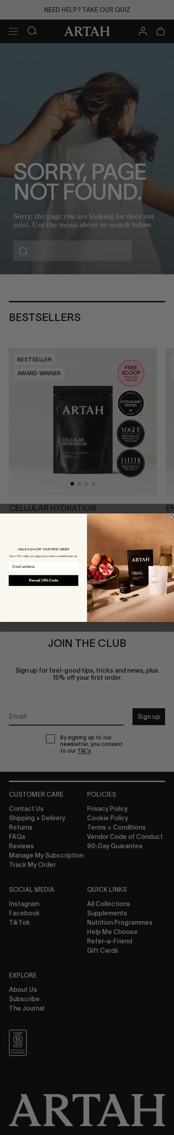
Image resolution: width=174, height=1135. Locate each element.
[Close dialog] (171, 517)
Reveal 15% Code (43, 580)
